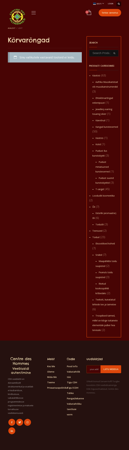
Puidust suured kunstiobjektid (104, 180)
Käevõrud (100, 120)
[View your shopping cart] (88, 13)
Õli (93, 206)
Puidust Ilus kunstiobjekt (99, 153)
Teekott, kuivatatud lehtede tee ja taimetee (104, 302)
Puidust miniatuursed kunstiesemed (102, 166)
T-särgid (99, 189)
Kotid (98, 144)
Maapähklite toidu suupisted (106, 264)
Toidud (95, 237)
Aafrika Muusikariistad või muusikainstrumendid (105, 84)
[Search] (114, 53)
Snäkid (98, 254)
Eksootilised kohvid (105, 243)
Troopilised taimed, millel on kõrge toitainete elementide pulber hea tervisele (105, 323)
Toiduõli (99, 224)
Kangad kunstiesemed (106, 126)
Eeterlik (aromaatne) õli (104, 215)
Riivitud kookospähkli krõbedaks (102, 288)
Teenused (97, 230)
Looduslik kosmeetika (103, 195)
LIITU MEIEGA (111, 369)
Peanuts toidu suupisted (104, 275)
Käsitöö (96, 75)
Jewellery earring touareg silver (102, 112)
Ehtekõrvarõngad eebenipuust (102, 100)
